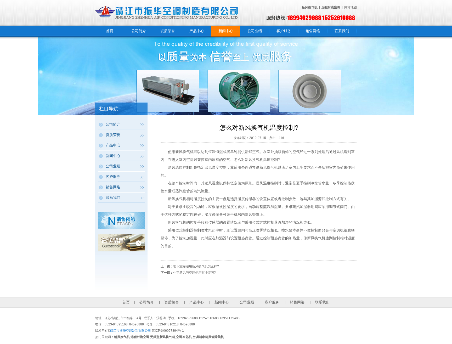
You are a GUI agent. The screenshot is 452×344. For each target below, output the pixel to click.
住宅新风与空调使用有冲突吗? (194, 272)
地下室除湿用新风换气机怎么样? (196, 266)
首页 (109, 31)
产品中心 (196, 31)
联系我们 (342, 31)
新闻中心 (225, 31)
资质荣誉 (167, 31)
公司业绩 (254, 31)
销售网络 (313, 31)
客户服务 (283, 31)
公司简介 (138, 31)
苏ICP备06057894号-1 (168, 330)
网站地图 (350, 7)
